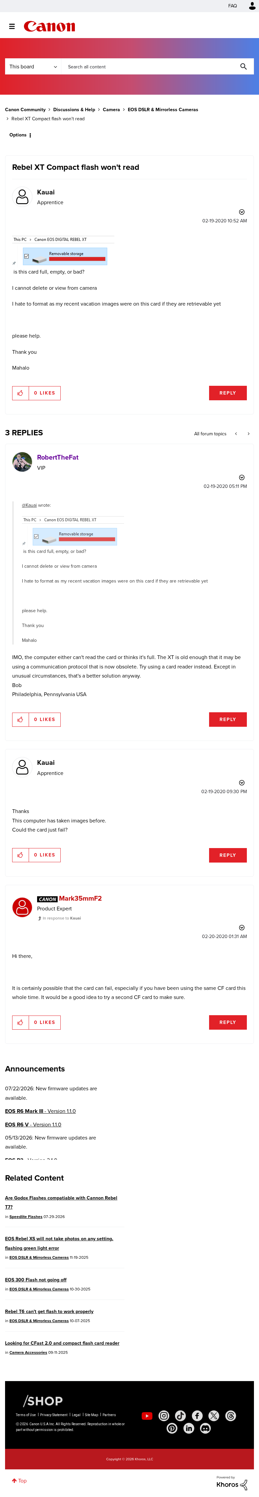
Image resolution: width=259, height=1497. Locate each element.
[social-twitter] (213, 1415)
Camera (111, 109)
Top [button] (22, 1481)
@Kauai (29, 505)
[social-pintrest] (172, 1428)
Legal (76, 1415)
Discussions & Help (74, 109)
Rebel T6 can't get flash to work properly (49, 1311)
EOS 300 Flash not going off (35, 1279)
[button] (20, 393)
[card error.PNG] (63, 251)
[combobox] (157, 66)
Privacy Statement (53, 1415)
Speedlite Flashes (25, 1217)
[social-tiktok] (180, 1415)
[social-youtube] (147, 1415)
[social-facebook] (197, 1415)
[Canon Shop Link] (39, 1401)
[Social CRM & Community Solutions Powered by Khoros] (232, 1483)
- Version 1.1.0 (40, 1111)
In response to (62, 918)
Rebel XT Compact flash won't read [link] (48, 118)
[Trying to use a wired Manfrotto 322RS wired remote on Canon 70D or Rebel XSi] (248, 434)
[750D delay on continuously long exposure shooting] (236, 434)
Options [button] (18, 134)
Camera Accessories (28, 1352)
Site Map (91, 1415)
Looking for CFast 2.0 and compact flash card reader (62, 1343)
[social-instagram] (164, 1415)
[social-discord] (205, 1428)
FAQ (232, 5)
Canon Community (49, 26)
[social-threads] (230, 1415)
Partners (109, 1415)
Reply (228, 393)
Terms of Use (26, 1415)
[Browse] (15, 26)
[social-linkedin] (188, 1428)
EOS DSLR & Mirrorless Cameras (163, 109)
